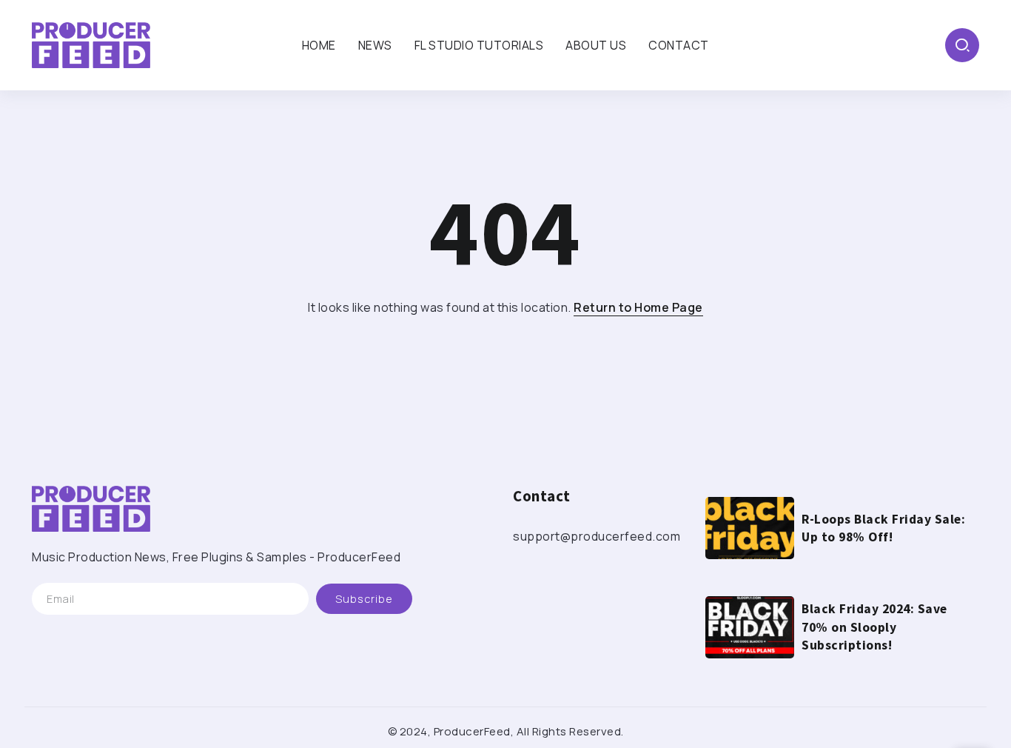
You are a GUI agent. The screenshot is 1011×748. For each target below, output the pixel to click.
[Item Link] (749, 528)
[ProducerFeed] (91, 44)
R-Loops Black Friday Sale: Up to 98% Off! (883, 528)
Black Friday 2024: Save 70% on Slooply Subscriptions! (874, 627)
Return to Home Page (638, 307)
